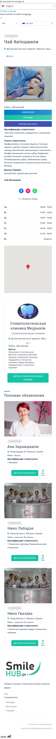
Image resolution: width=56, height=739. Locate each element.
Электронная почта (28, 124)
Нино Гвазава (19, 613)
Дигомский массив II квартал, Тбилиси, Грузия (29, 49)
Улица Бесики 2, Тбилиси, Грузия (26, 533)
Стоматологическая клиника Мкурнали (28, 326)
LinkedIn (10, 710)
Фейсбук (10, 702)
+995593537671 (28, 112)
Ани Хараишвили (23, 446)
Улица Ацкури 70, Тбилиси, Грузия (26, 451)
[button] (28, 267)
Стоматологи (11, 36)
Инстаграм (11, 706)
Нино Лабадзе (20, 528)
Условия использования (40, 724)
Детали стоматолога (25, 473)
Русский (29, 23)
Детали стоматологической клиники (28, 378)
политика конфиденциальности (36, 728)
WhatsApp (28, 117)
